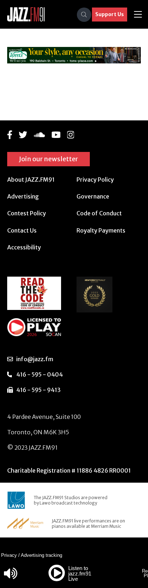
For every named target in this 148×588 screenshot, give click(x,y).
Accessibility (24, 247)
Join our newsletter (48, 159)
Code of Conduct (99, 213)
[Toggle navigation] (138, 14)
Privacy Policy (95, 179)
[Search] (84, 15)
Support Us (109, 14)
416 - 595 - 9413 (38, 389)
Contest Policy (26, 213)
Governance (93, 196)
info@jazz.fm (34, 359)
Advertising (23, 196)
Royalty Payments (101, 230)
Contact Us (22, 230)
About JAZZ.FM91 (31, 179)
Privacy (9, 555)
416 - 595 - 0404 (39, 374)
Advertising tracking (41, 555)
